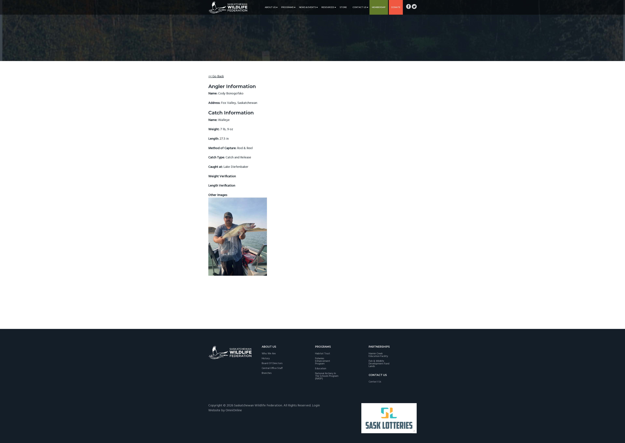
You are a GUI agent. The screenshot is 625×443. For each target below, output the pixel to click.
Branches (267, 373)
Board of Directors (272, 363)
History (266, 358)
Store (343, 7)
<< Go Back (216, 76)
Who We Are (269, 353)
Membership (379, 7)
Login (316, 405)
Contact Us (359, 7)
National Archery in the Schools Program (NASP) (326, 376)
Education (320, 368)
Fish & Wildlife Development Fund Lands (379, 364)
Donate (395, 7)
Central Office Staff (272, 368)
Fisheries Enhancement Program (322, 361)
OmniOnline (234, 410)
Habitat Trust (322, 353)
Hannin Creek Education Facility (378, 355)
